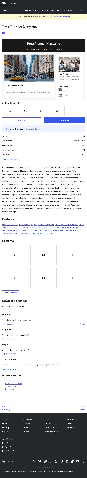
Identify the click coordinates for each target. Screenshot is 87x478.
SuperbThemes (12, 33)
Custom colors (60, 225)
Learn (47, 420)
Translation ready (25, 233)
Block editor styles (26, 225)
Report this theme (9, 354)
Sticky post (47, 230)
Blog (35, 225)
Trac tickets (9, 389)
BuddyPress (8, 451)
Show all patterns (11, 293)
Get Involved (71, 420)
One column (38, 230)
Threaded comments (10, 233)
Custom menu (12, 227)
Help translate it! (63, 17)
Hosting (5, 428)
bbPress (6, 447)
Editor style (22, 227)
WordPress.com (10, 439)
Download (64, 120)
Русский (56, 365)
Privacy (5, 432)
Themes (5, 10)
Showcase (27, 420)
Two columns (38, 233)
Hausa (10, 461)
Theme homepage (9, 159)
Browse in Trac (10, 386)
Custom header (72, 225)
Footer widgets (76, 227)
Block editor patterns (10, 225)
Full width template (20, 230)
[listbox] (43, 266)
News (30, 230)
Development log (11, 381)
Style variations (58, 230)
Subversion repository (13, 384)
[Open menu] (83, 3)
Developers (49, 428)
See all (82, 324)
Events (69, 424)
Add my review (7, 324)
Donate (70, 428)
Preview (21, 120)
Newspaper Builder (33, 129)
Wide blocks (48, 233)
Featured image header (47, 227)
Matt (5, 443)
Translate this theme (10, 370)
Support (48, 424)
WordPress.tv (51, 432)
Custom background (46, 225)
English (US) (45, 365)
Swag (69, 432)
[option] (15, 255)
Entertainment (32, 227)
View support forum (9, 339)
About (4, 420)
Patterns (27, 432)
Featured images (63, 227)
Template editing (71, 230)
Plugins (26, 428)
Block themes (7, 230)
